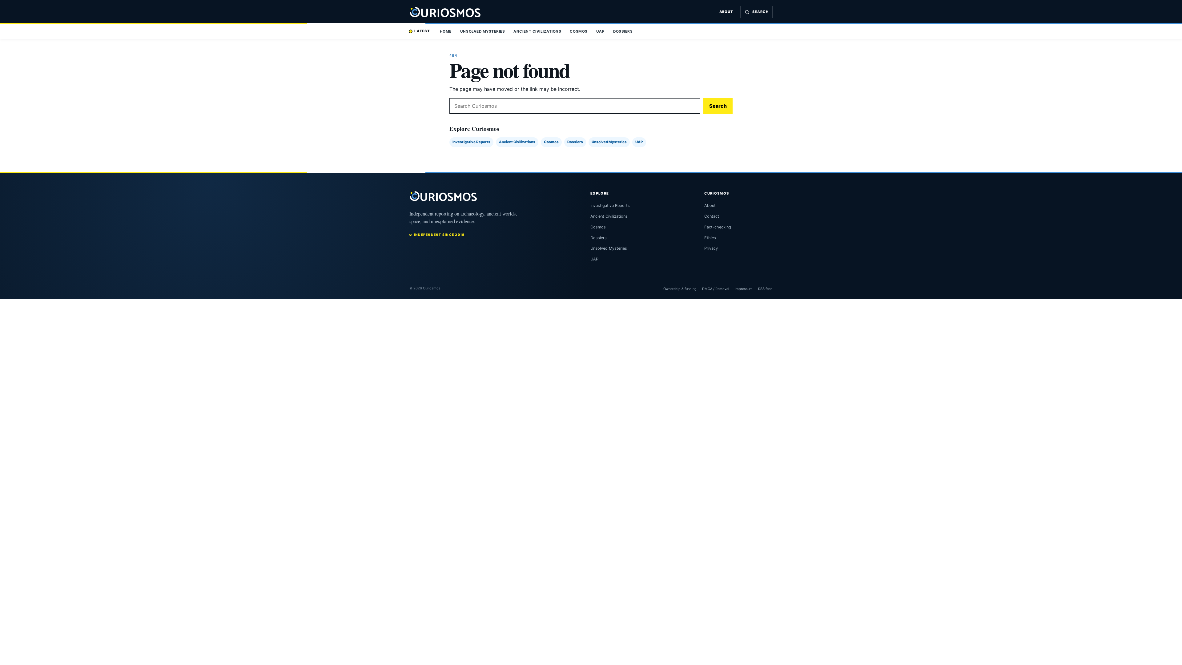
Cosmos (578, 31)
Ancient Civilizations (537, 31)
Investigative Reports (471, 142)
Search (718, 106)
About (726, 12)
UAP (600, 31)
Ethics (710, 238)
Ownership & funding (680, 289)
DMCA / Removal (715, 289)
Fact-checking (717, 227)
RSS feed (765, 289)
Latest (422, 31)
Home (446, 31)
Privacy (711, 248)
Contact (711, 216)
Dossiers (623, 31)
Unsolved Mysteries (482, 31)
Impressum (744, 289)
